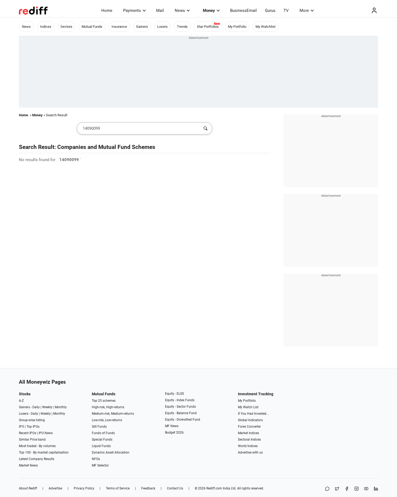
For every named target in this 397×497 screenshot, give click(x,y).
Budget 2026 (174, 432)
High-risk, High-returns (108, 407)
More (304, 10)
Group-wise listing (32, 420)
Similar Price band (32, 439)
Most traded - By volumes (37, 446)
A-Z (21, 401)
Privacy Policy (84, 488)
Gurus (270, 10)
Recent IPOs (27, 433)
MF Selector (100, 465)
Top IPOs (32, 426)
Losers (162, 27)
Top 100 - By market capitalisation (44, 452)
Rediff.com (214, 488)
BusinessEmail (243, 10)
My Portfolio (237, 27)
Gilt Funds (99, 426)
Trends (182, 27)
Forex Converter (249, 426)
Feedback (148, 488)
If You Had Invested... (253, 414)
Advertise (55, 488)
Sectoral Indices (249, 439)
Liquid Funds (101, 446)
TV (286, 10)
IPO (21, 426)
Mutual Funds (92, 27)
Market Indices (248, 433)
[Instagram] (356, 489)
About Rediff (28, 488)
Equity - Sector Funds (180, 407)
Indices (45, 27)
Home (106, 10)
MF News (172, 426)
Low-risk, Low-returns (107, 420)
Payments (132, 10)
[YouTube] (366, 489)
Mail (160, 10)
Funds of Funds (103, 433)
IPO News (46, 433)
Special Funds (102, 439)
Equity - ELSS (174, 394)
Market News (28, 465)
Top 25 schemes (104, 401)
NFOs (96, 459)
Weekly (47, 407)
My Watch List (248, 407)
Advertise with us (250, 452)
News (180, 10)
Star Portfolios (208, 27)
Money (209, 10)
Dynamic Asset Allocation (110, 452)
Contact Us (175, 488)
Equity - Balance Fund (181, 413)
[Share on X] (337, 489)
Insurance (119, 27)
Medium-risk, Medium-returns (113, 414)
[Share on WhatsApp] (327, 489)
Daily (36, 407)
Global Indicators (250, 420)
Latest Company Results (36, 459)
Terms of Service (118, 488)
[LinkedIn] (376, 489)
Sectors (66, 27)
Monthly (61, 407)
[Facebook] (347, 489)
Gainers (142, 27)
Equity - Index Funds (179, 400)
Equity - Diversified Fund (182, 419)
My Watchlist (265, 27)
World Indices (248, 446)
